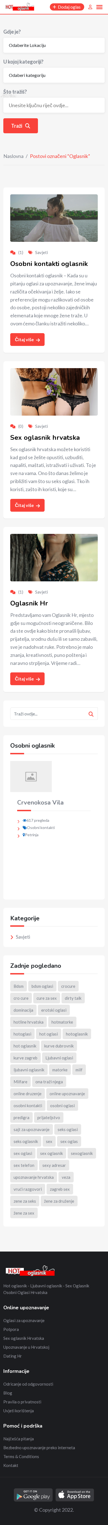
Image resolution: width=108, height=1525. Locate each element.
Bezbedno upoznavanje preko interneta (39, 1447)
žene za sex (24, 1212)
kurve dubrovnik (59, 1045)
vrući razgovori (28, 1189)
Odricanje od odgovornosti (28, 1383)
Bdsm (19, 986)
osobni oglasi (62, 1105)
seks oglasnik (26, 1141)
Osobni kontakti (41, 827)
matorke (60, 1069)
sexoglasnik (82, 1153)
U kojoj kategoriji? (23, 62)
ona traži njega (49, 1081)
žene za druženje (59, 1201)
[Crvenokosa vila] (31, 776)
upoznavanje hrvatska (34, 1177)
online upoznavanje (67, 1093)
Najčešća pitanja (18, 1438)
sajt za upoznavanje (32, 1129)
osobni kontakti (28, 1105)
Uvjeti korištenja (18, 1410)
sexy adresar (54, 1165)
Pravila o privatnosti (22, 1401)
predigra (21, 1117)
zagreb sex (60, 1189)
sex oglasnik (51, 1153)
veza (66, 1177)
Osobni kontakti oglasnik (49, 263)
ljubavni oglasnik (29, 1069)
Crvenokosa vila (40, 802)
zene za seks (25, 1201)
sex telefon (24, 1165)
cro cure (21, 998)
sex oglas (69, 1141)
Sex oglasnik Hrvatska (23, 1338)
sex (49, 1141)
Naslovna (13, 156)
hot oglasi (48, 1033)
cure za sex (47, 998)
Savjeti (41, 252)
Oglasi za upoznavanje (24, 1320)
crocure (68, 986)
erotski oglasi (53, 1010)
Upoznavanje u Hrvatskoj (26, 1347)
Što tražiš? (15, 92)
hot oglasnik (25, 1045)
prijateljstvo (48, 1117)
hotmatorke (62, 1021)
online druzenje (28, 1093)
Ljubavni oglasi (59, 1057)
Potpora (11, 1329)
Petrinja (31, 834)
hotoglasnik (77, 1033)
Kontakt (10, 1465)
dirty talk (73, 998)
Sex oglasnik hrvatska (45, 437)
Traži (17, 126)
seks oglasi (68, 1129)
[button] (91, 827)
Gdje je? (12, 32)
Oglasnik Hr (29, 603)
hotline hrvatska (28, 1021)
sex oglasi (23, 1153)
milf (79, 1069)
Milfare (20, 1081)
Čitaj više (25, 339)
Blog (7, 1392)
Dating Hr (12, 1355)
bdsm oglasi (42, 986)
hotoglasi (22, 1033)
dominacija (23, 1010)
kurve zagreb (25, 1057)
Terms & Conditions (21, 1456)
